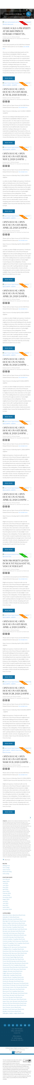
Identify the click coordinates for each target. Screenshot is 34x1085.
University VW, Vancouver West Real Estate (14, 999)
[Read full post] (17, 24)
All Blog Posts (6, 865)
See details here (23, 107)
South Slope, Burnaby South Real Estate (24, 850)
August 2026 (6, 881)
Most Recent (6, 879)
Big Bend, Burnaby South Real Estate (13, 822)
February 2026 (7, 893)
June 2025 (5, 903)
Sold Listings (6, 873)
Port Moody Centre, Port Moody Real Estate (19, 847)
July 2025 (5, 901)
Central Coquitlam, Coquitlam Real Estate (14, 939)
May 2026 (5, 887)
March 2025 (6, 907)
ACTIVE (24, 9)
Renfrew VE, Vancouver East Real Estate (14, 989)
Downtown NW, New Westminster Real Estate (19, 834)
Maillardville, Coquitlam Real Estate (11, 843)
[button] (5, 1025)
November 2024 (7, 909)
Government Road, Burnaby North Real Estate (11, 840)
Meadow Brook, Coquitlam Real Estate (13, 977)
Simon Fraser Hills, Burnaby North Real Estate (15, 993)
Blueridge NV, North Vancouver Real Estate (14, 921)
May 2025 (5, 905)
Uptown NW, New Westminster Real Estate (14, 1003)
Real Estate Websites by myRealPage (17, 1049)
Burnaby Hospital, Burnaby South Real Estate (11, 826)
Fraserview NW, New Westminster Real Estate (15, 963)
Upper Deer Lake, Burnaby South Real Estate (13, 852)
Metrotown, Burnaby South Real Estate (12, 844)
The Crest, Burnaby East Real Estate (9, 851)
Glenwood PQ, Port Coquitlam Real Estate (19, 839)
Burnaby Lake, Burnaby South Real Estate (14, 931)
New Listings (6, 867)
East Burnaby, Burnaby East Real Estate (13, 955)
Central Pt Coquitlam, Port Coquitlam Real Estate (14, 831)
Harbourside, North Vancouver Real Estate (14, 969)
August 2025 (6, 899)
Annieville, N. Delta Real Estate (11, 917)
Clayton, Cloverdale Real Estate (11, 945)
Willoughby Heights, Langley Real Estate (19, 856)
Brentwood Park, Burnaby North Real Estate (15, 925)
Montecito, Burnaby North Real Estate (13, 981)
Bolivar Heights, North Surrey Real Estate (18, 823)
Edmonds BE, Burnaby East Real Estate (13, 959)
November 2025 (7, 897)
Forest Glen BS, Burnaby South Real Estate (13, 838)
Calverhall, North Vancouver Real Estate (12, 827)
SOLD (30, 9)
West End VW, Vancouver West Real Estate (20, 854)
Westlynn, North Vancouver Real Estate (20, 855)
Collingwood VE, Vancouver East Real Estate (15, 832)
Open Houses (6, 869)
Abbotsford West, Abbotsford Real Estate (15, 820)
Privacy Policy (25, 1048)
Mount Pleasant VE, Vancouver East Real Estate (18, 38)
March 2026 (6, 891)
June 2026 (5, 885)
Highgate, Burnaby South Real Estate (13, 842)
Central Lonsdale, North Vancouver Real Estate (15, 941)
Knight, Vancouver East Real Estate (12, 973)
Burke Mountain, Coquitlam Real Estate (22, 824)
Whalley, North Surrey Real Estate (12, 1011)
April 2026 (5, 889)
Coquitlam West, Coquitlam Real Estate (13, 949)
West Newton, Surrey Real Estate (12, 1007)
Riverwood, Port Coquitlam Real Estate (21, 848)
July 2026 (5, 883)
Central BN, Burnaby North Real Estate (18, 828)
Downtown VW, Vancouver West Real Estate (11, 835)
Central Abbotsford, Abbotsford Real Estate (14, 935)
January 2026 (6, 895)
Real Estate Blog (7, 871)
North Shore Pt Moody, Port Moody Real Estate (16, 985)
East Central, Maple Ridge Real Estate (12, 836)
